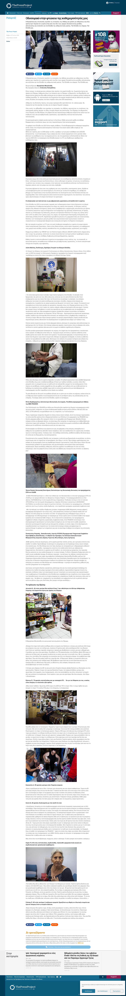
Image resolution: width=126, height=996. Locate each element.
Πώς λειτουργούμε (19, 977)
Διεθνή (32, 13)
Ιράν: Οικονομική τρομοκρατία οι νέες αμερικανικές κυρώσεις (41, 954)
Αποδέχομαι (88, 991)
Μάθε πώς (80, 943)
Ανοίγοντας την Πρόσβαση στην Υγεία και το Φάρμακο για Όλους (24, 979)
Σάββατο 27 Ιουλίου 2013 (12, 35)
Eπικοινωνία (30, 977)
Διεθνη (27, 968)
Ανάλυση (44, 13)
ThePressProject (22, 5)
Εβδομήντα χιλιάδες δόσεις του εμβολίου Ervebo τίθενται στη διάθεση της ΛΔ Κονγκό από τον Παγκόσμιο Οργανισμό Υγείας (81, 955)
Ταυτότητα (9, 977)
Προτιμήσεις (117, 991)
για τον (94, 13)
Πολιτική (19, 13)
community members (25, 7)
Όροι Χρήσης (51, 977)
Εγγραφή (117, 2)
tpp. (49, 13)
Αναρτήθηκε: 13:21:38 (11, 37)
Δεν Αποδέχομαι (103, 991)
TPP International (80, 13)
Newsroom (13, 13)
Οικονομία (26, 13)
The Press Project (11, 31)
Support (116, 13)
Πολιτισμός (71, 13)
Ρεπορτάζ (38, 13)
